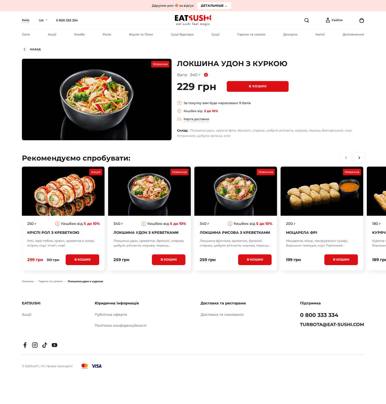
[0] (355, 20)
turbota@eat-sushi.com (332, 324)
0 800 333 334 (67, 20)
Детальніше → (214, 6)
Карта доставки (196, 119)
